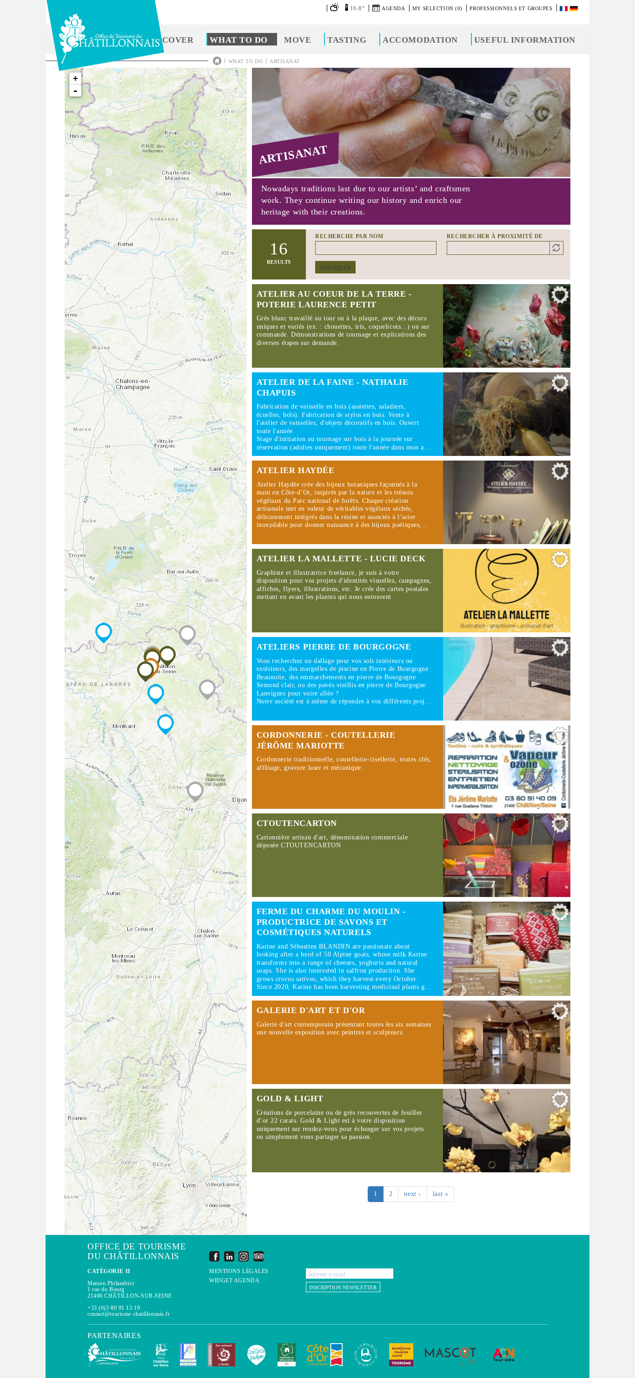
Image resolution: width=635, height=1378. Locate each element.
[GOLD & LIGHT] (145, 671)
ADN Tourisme (504, 1354)
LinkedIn (229, 1256)
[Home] (105, 35)
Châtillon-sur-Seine (160, 1354)
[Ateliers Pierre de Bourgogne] (165, 724)
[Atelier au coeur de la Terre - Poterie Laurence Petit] (167, 656)
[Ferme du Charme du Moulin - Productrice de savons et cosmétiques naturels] (103, 633)
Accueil (217, 61)
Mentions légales (239, 1271)
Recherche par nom (349, 236)
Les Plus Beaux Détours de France (188, 1354)
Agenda (393, 8)
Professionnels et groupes (511, 8)
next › (412, 1193)
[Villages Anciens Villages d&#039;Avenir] (187, 635)
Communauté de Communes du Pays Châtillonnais (114, 1354)
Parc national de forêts (221, 1354)
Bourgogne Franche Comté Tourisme (401, 1354)
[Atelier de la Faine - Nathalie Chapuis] (155, 694)
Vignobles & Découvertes (287, 1354)
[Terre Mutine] (195, 791)
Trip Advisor (258, 1256)
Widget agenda (234, 1281)
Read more (411, 326)
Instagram (243, 1256)
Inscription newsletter (343, 1287)
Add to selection (560, 297)
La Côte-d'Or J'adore (256, 1354)
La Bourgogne (365, 1354)
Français (564, 8)
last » (440, 1193)
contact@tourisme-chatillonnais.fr (128, 1314)
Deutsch (574, 8)
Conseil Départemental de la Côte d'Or (325, 1354)
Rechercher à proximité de (495, 236)
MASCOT (450, 1354)
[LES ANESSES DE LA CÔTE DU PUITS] (207, 689)
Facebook (214, 1256)
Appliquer (335, 268)
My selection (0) (437, 8)
